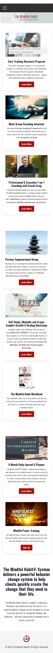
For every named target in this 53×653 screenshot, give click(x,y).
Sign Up (26, 547)
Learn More (26, 84)
